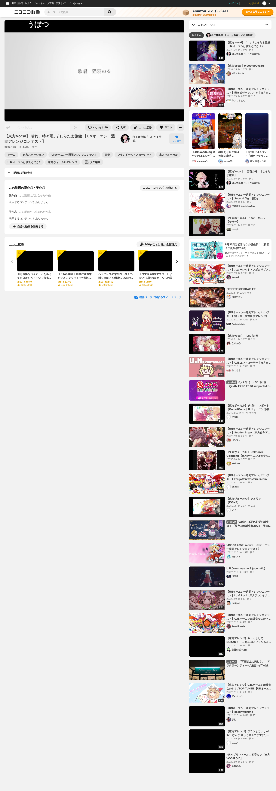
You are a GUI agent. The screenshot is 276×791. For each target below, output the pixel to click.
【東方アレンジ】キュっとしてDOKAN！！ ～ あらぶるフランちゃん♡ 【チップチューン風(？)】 (248, 640)
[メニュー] (180, 127)
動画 (14, 3)
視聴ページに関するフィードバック (160, 297)
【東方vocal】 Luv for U (242, 335)
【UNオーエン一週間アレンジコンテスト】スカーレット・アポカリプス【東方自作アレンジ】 (248, 267)
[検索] (110, 12)
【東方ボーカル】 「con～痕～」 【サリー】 (246, 219)
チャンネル (39, 3)
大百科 (50, 3)
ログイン (233, 3)
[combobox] (74, 12)
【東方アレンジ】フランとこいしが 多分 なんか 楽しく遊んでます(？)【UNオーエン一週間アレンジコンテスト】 (248, 733)
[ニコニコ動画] (27, 12)
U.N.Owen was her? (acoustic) (245, 568)
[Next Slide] (177, 261)
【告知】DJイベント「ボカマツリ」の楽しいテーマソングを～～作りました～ (256, 153)
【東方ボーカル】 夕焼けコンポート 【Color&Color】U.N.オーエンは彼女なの (247, 407)
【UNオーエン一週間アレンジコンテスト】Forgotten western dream (248, 477)
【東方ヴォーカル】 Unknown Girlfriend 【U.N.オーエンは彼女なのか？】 (248, 453)
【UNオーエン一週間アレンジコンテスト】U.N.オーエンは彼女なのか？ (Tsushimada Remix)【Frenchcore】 (248, 616)
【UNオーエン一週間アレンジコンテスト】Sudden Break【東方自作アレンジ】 (248, 430)
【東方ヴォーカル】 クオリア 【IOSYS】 (243, 500)
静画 (20, 3)
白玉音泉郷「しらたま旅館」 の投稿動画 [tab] (232, 35)
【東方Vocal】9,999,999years (245, 65)
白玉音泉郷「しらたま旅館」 (147, 138)
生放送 (28, 3)
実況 (58, 3)
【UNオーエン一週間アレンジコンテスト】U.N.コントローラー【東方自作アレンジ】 (248, 360)
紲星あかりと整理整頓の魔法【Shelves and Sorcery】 (228, 153)
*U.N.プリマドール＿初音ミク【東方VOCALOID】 (248, 756)
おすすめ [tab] (196, 35)
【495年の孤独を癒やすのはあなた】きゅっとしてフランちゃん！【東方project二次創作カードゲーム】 (203, 153)
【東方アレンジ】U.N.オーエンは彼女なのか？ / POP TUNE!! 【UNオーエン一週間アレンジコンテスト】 (248, 686)
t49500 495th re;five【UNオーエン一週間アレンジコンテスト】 (248, 546)
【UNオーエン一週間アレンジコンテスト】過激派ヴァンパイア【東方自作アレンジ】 (248, 90)
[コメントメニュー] (266, 25)
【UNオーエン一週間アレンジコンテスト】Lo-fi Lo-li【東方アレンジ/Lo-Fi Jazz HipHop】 (248, 593)
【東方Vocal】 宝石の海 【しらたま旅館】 (248, 173)
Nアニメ (67, 3)
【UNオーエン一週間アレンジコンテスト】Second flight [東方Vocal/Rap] (248, 196)
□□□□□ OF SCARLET (241, 289)
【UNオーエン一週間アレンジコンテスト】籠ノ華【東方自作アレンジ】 (248, 314)
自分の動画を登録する (30, 226)
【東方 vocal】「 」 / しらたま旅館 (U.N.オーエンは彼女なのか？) (248, 44)
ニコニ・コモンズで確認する (160, 187)
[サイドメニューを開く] (8, 12)
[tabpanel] (230, 407)
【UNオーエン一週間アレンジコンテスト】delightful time (248, 709)
